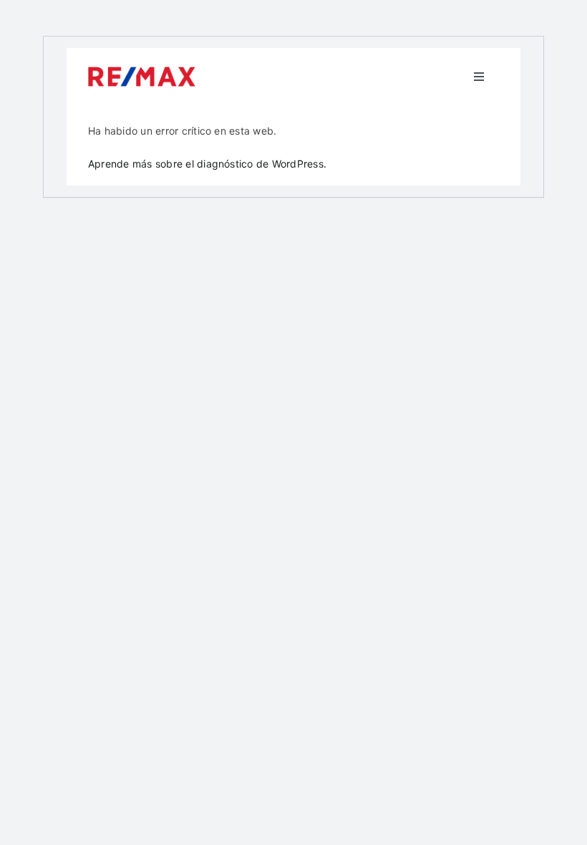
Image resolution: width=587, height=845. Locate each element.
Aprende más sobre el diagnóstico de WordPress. (207, 164)
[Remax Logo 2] (141, 72)
